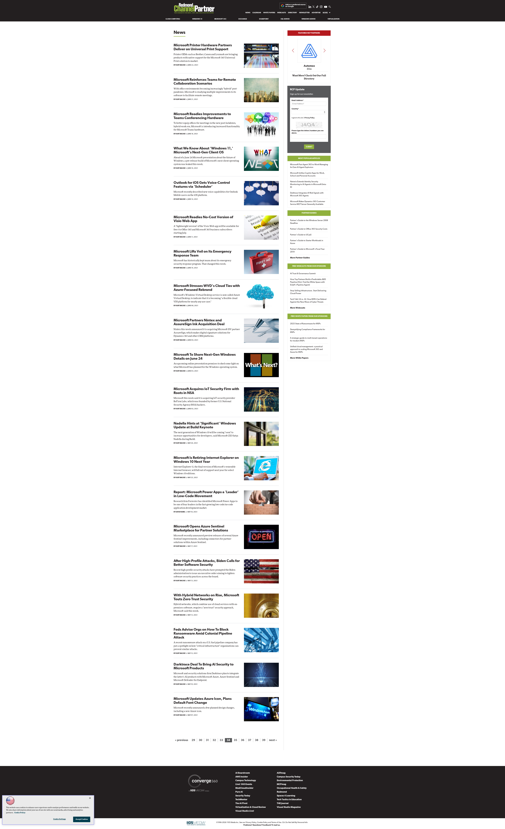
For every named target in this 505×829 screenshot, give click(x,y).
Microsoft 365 (220, 19)
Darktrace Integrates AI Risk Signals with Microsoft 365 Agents (307, 194)
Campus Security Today (288, 777)
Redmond (282, 792)
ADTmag (281, 773)
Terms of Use (276, 822)
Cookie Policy (262, 822)
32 (214, 740)
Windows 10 (197, 19)
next (324, 50)
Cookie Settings (59, 819)
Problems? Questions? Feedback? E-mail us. (261, 825)
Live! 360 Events (243, 784)
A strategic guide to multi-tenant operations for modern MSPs (308, 339)
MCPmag (281, 784)
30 (200, 740)
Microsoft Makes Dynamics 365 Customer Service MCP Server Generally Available (307, 203)
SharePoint (264, 19)
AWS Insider (241, 777)
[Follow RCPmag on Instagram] (321, 7)
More (325, 13)
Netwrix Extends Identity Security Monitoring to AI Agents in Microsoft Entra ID (308, 184)
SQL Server (285, 19)
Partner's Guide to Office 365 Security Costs (308, 229)
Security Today (242, 796)
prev (293, 50)
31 (207, 740)
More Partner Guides (300, 258)
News (247, 13)
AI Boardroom (242, 773)
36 (242, 740)
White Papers (269, 13)
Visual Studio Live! (244, 811)
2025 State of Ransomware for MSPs (305, 324)
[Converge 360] (203, 782)
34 (228, 740)
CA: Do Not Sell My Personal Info (295, 822)
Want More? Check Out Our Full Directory (309, 77)
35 (235, 740)
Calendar (256, 13)
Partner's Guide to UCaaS (300, 235)
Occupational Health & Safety (292, 788)
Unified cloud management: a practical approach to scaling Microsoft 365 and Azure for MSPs (306, 349)
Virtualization (333, 19)
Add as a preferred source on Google (295, 5)
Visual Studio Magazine (289, 807)
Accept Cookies (81, 819)
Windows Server (308, 19)
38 (256, 740)
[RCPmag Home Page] (194, 9)
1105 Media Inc (232, 822)
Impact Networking (309, 62)
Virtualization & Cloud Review (250, 807)
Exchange (242, 19)
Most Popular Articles (309, 158)
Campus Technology (245, 780)
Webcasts (281, 13)
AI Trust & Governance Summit (303, 274)
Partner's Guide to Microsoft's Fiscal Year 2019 (307, 250)
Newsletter (304, 13)
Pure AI (239, 792)
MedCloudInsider (244, 788)
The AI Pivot (241, 803)
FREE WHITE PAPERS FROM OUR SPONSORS (309, 316)
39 (263, 740)
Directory (292, 13)
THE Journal (283, 803)
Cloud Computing (173, 19)
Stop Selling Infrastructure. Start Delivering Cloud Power (308, 292)
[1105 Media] (199, 791)
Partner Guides (309, 213)
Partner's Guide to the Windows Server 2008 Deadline (309, 222)
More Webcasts (297, 308)
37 (249, 740)
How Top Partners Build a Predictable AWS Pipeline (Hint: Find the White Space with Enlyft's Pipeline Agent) (308, 282)
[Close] (90, 798)
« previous (181, 740)
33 (221, 740)
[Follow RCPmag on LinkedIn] (310, 7)
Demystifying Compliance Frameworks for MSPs (307, 331)
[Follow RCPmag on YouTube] (325, 7)
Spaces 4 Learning (286, 796)
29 (193, 740)
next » (273, 740)
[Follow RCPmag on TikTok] (317, 7)
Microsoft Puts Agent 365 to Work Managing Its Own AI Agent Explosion (309, 166)
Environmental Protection (290, 780)
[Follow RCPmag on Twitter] (313, 7)
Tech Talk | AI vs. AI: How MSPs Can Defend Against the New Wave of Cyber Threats (308, 300)
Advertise (316, 13)
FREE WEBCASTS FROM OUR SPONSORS (309, 266)
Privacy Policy (310, 118)
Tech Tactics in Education (289, 799)
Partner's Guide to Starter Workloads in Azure (306, 242)
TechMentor (241, 799)
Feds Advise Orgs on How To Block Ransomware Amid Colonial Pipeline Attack (203, 633)
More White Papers (299, 358)
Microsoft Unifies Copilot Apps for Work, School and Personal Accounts (307, 174)
